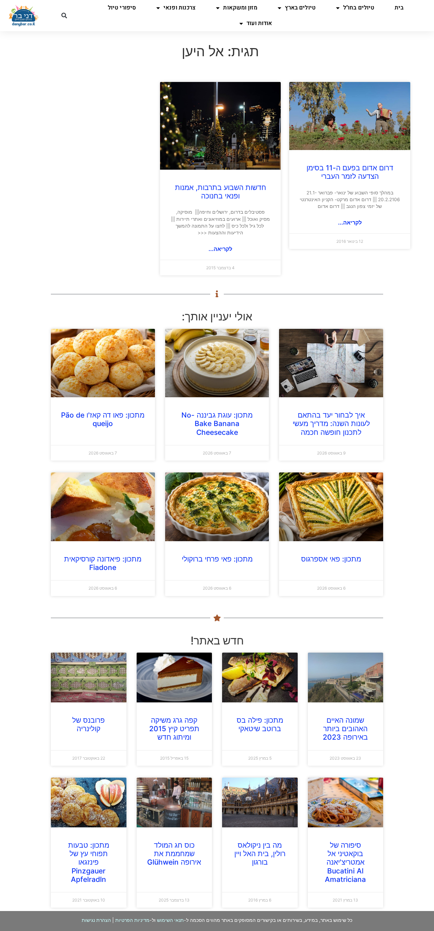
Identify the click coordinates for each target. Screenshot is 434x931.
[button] (64, 15)
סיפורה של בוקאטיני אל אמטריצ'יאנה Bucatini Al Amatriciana (345, 862)
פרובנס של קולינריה (88, 724)
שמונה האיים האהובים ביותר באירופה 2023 (345, 728)
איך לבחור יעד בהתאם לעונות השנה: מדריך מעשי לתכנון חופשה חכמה (331, 423)
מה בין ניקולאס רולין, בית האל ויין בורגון (259, 853)
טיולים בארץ (300, 7)
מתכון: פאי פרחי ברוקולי (217, 559)
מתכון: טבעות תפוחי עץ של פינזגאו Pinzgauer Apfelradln (88, 862)
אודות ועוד (259, 23)
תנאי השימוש (170, 920)
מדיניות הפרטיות (132, 920)
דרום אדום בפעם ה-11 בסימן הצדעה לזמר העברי (350, 172)
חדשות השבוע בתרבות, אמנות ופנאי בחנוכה (220, 191)
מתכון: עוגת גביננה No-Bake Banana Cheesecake (217, 423)
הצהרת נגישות (96, 920)
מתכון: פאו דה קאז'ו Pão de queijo (102, 419)
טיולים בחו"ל (358, 7)
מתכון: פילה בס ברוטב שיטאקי (260, 724)
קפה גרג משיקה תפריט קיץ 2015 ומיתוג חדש (174, 728)
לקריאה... (350, 222)
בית (399, 7)
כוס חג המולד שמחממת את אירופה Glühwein (174, 853)
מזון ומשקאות (240, 7)
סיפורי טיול (122, 7)
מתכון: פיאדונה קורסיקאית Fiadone (102, 563)
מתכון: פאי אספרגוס (331, 559)
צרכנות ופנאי (179, 7)
